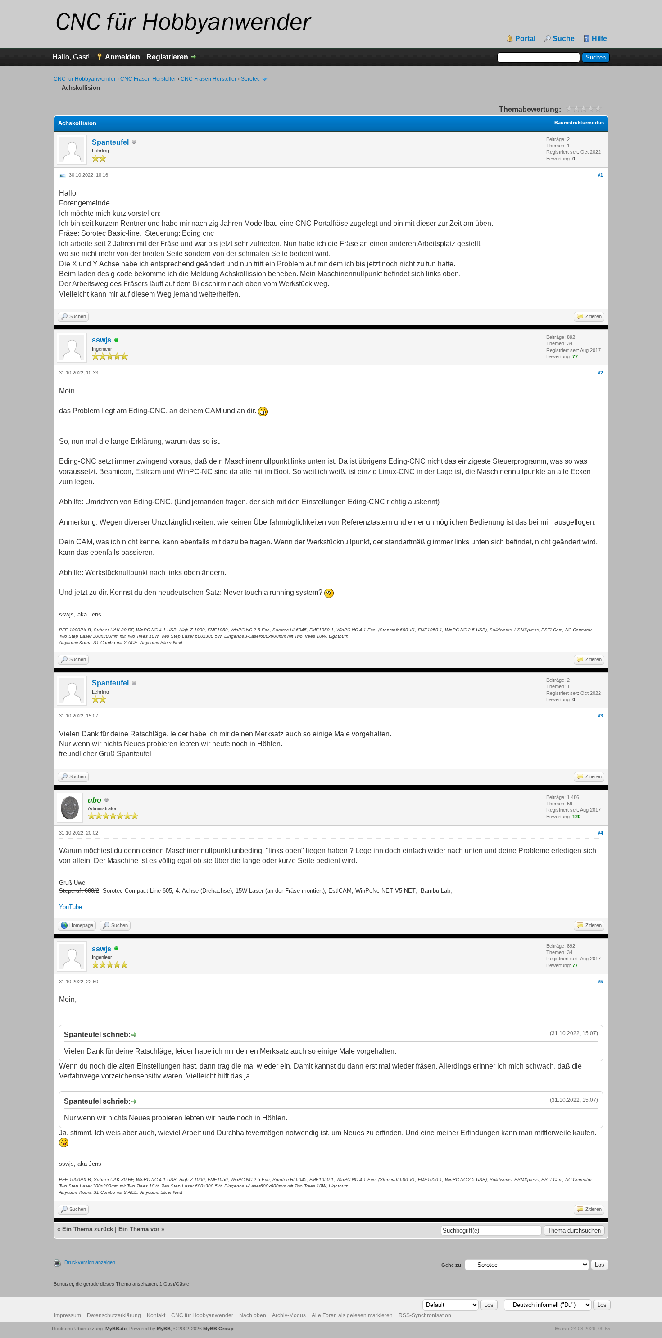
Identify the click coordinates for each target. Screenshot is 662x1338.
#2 (600, 372)
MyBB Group (218, 1328)
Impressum (67, 1315)
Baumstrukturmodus (579, 122)
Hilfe (599, 38)
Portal (525, 38)
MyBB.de (116, 1328)
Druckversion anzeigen (89, 1262)
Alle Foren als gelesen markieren (352, 1315)
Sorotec (250, 79)
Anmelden (122, 57)
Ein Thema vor (138, 1229)
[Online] (116, 340)
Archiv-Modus (289, 1315)
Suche (564, 38)
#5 (600, 981)
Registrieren (167, 57)
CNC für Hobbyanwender (85, 79)
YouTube (70, 907)
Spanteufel (110, 142)
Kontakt (156, 1315)
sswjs (101, 340)
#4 (600, 833)
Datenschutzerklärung (114, 1315)
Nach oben (252, 1315)
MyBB (164, 1328)
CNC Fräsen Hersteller (148, 79)
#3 (600, 715)
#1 (600, 175)
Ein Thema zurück (87, 1229)
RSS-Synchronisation (425, 1315)
